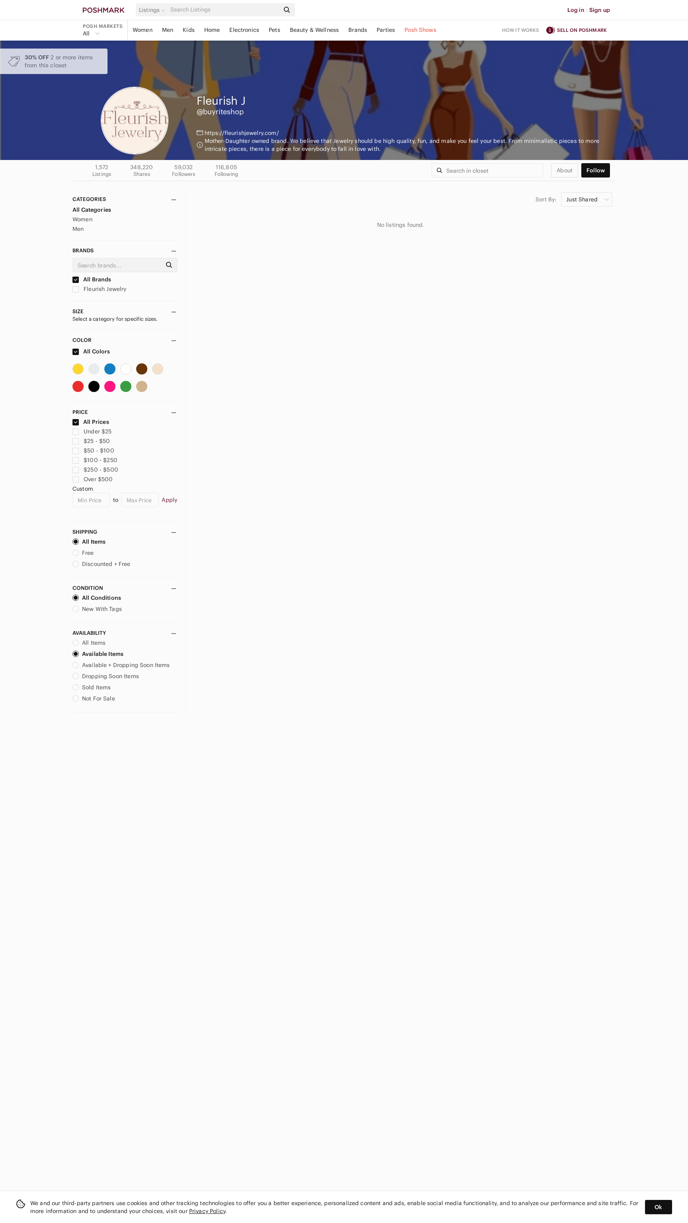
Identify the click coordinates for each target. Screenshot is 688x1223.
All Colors (96, 351)
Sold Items (96, 687)
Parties (386, 29)
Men (167, 29)
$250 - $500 (101, 469)
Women (142, 29)
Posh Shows (420, 29)
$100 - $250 (100, 460)
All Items (94, 541)
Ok (658, 1207)
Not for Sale (98, 698)
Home (212, 29)
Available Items (102, 653)
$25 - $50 (97, 441)
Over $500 (98, 479)
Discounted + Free (106, 564)
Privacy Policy (207, 1211)
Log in (575, 10)
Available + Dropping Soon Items (126, 665)
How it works (520, 30)
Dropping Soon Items (110, 676)
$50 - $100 (99, 450)
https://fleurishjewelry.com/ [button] (242, 133)
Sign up (599, 10)
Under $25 (97, 431)
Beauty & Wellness (314, 29)
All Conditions (101, 597)
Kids (189, 29)
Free (88, 552)
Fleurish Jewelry (104, 289)
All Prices (96, 421)
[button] (153, 10)
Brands (357, 29)
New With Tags (102, 608)
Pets (274, 29)
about (565, 170)
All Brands (96, 279)
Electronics (244, 29)
